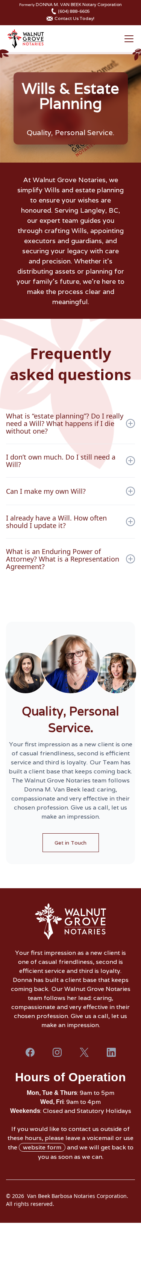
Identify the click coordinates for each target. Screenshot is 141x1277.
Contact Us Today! (74, 18)
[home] (26, 38)
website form (42, 1147)
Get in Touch (70, 842)
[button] (127, 39)
